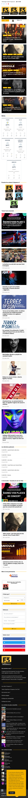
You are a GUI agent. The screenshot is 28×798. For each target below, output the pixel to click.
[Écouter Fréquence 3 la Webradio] (6, 11)
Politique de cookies (6, 701)
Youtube (8, 4)
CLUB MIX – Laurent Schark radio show (10, 450)
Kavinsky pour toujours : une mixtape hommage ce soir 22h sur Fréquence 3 (13, 242)
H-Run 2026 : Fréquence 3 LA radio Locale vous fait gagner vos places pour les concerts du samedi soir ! (12, 223)
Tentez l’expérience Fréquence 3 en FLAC (11, 689)
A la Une (5, 35)
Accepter (12, 792)
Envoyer (14, 628)
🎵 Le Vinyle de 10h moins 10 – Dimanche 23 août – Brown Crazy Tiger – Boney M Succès (14, 39)
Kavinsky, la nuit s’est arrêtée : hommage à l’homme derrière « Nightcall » (11, 288)
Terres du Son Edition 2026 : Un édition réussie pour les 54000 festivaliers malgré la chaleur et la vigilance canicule (14, 313)
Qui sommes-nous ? (6, 692)
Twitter (4, 4)
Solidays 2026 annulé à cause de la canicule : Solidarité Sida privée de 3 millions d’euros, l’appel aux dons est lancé (13, 437)
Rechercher (14, 603)
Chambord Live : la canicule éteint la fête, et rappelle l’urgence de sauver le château (14, 402)
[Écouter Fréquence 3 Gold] (19, 188)
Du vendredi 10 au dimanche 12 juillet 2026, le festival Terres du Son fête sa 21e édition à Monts (13, 332)
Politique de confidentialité (8, 698)
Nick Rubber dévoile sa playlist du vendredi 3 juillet (12, 355)
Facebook (2, 4)
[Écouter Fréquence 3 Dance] (19, 196)
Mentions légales (5, 695)
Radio (10, 35)
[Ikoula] (14, 575)
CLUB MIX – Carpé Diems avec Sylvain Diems (12, 465)
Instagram (6, 4)
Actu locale (10, 54)
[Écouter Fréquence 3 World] (14, 204)
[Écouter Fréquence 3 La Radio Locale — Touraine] (14, 11)
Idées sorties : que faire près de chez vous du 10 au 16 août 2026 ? (13, 57)
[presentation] (23, 20)
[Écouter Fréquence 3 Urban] (9, 196)
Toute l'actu (20, 54)
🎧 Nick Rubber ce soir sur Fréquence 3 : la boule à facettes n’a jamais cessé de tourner (14, 91)
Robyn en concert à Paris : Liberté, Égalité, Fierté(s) (12, 378)
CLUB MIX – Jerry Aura (7, 460)
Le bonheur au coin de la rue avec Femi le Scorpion (13, 265)
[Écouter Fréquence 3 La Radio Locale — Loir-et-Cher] (22, 11)
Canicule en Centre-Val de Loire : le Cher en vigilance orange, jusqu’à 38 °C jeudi (14, 74)
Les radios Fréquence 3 (7, 686)
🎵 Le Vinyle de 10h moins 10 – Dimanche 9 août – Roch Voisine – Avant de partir (12, 109)
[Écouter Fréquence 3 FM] (9, 188)
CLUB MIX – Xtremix (6, 455)
